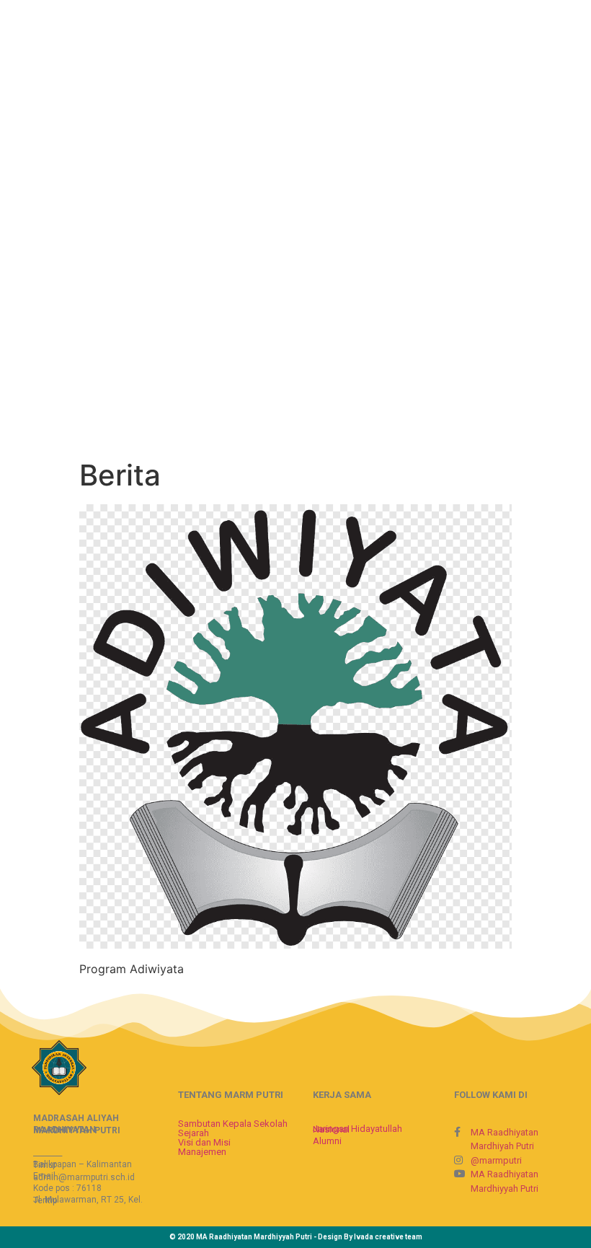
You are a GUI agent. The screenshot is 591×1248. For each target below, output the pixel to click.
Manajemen (202, 1151)
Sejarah (193, 1133)
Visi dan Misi (204, 1142)
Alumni (327, 1140)
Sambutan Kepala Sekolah (233, 1123)
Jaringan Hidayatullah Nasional (357, 1129)
